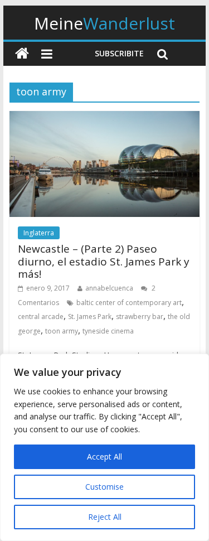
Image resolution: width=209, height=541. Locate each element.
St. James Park (89, 316)
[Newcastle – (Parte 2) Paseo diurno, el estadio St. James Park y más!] (104, 118)
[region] (104, 447)
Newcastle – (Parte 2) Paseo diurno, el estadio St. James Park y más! (103, 261)
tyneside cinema (108, 331)
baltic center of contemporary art (129, 302)
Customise (104, 486)
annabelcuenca (109, 288)
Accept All (104, 456)
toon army (61, 331)
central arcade (41, 316)
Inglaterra (38, 233)
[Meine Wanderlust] (22, 54)
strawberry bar (139, 316)
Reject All (104, 516)
